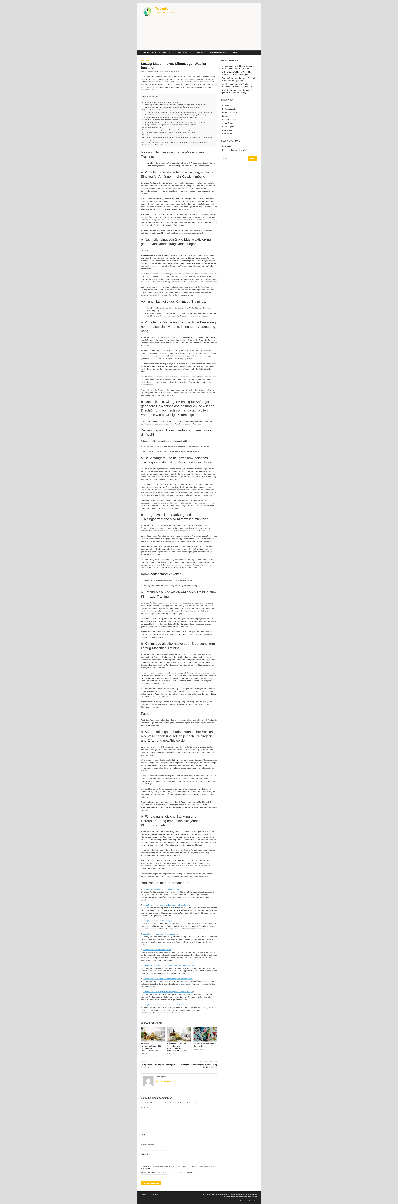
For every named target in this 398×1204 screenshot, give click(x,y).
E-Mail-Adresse (148, 1144)
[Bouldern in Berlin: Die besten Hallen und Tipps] (205, 1034)
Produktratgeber (228, 127)
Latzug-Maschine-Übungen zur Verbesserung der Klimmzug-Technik (168, 979)
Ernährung (200, 53)
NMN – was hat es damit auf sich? (234, 150)
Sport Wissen (164, 53)
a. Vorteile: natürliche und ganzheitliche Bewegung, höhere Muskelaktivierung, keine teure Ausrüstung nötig (179, 112)
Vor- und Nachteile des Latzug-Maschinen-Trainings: (161, 102)
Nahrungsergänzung (229, 119)
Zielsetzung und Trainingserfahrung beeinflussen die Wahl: (163, 119)
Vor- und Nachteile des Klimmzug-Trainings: (158, 110)
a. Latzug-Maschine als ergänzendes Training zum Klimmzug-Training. (167, 130)
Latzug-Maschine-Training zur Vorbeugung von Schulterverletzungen (168, 992)
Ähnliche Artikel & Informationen (154, 145)
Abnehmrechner (149, 53)
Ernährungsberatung (219, 53)
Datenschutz (253, 1201)
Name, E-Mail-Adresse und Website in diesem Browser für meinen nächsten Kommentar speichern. (178, 1167)
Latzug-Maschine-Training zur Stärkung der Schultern (162, 889)
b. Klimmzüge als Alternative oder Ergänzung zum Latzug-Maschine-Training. (169, 132)
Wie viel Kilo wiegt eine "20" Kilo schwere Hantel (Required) (167, 1172)
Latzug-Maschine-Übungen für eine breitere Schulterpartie (164, 1005)
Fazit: (146, 135)
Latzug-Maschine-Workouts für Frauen (157, 950)
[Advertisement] (199, 34)
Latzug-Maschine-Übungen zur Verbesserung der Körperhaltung (166, 905)
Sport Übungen (228, 130)
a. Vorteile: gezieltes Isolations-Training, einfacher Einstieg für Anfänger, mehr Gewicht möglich (175, 104)
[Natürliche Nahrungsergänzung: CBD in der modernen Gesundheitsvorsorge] (153, 1034)
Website (144, 1154)
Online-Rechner (228, 123)
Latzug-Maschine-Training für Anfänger (157, 921)
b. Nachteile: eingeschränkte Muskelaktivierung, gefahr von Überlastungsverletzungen (172, 107)
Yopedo (162, 8)
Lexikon (225, 116)
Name (143, 1135)
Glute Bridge (227, 146)
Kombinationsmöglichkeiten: (153, 127)
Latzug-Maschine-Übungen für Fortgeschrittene (160, 934)
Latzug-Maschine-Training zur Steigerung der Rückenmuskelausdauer (168, 965)
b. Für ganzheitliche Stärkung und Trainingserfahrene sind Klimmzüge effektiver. (170, 125)
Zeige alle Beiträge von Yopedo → (168, 1081)
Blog (235, 53)
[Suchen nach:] (239, 158)
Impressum (244, 1201)
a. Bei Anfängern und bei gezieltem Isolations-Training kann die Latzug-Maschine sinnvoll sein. (175, 122)
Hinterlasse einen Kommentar (169, 71)
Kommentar (146, 1107)
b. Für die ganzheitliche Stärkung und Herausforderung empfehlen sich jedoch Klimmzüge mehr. (176, 142)
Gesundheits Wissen (183, 53)
